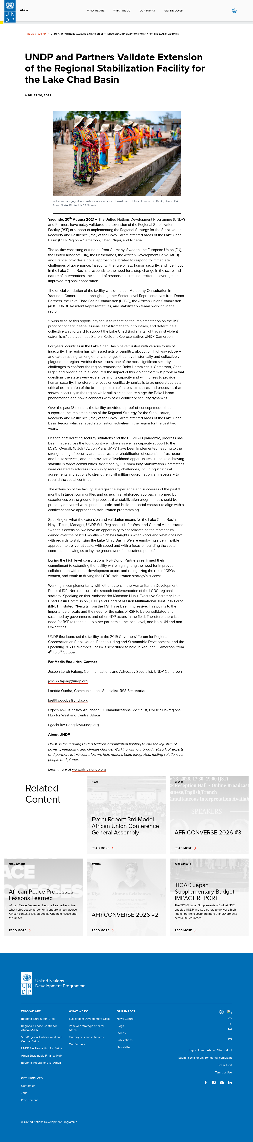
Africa (24, 10)
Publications (124, 1040)
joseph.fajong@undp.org (68, 681)
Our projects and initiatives (86, 1037)
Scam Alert (225, 1065)
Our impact (148, 10)
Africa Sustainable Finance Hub (41, 1056)
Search (241, 10)
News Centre (125, 1019)
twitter (197, 1082)
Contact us (28, 1086)
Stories (121, 1033)
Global (234, 10)
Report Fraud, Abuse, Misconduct (210, 1050)
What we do (122, 10)
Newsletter (124, 1047)
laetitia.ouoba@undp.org (68, 700)
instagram (214, 1082)
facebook (205, 1082)
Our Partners (77, 1044)
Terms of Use (223, 1072)
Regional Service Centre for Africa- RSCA (39, 1028)
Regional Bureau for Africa (38, 1019)
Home (30, 34)
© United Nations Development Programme (49, 1122)
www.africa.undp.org (89, 769)
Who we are (95, 10)
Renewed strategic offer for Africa (86, 1028)
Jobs (24, 1093)
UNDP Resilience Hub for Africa (41, 1048)
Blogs (120, 1026)
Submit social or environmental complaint (205, 1057)
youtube (222, 1082)
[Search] (229, 1025)
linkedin (230, 1082)
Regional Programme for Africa (41, 1063)
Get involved (173, 10)
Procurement (29, 1100)
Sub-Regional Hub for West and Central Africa (41, 1039)
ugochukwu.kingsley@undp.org (73, 724)
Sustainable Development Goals (89, 1019)
